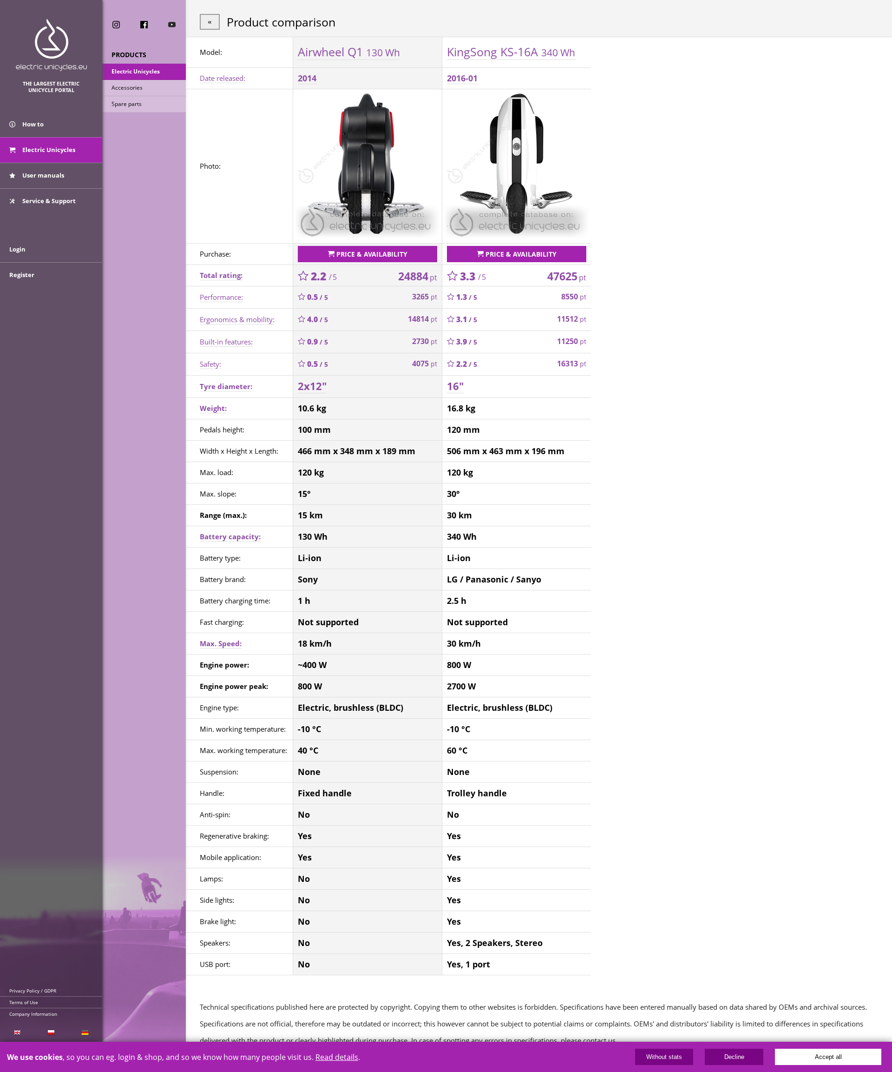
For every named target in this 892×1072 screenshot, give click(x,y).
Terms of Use (23, 1002)
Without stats (664, 1056)
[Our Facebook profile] (144, 24)
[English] (17, 1032)
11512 (571, 319)
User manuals (42, 175)
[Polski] (51, 1032)
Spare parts (127, 104)
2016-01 (462, 78)
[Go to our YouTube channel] (172, 24)
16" (455, 386)
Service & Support (48, 201)
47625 (566, 276)
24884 (417, 276)
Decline (734, 1056)
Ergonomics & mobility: (237, 319)
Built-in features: (226, 341)
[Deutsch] (85, 1032)
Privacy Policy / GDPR (32, 990)
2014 (307, 78)
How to (32, 124)
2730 (424, 341)
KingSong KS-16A (511, 52)
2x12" (312, 386)
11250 (571, 341)
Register (21, 275)
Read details (336, 1057)
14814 (422, 319)
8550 (573, 296)
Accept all (828, 1056)
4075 (424, 363)
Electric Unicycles (136, 71)
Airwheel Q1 (349, 52)
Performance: (221, 297)
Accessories (127, 88)
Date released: (222, 78)
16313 (571, 363)
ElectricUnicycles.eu (51, 45)
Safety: (210, 364)
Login (17, 249)
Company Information (33, 1014)
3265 (424, 296)
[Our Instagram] (116, 24)
